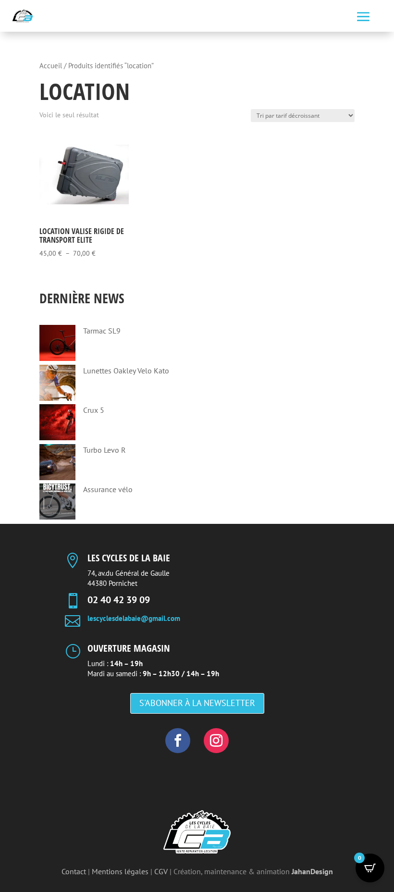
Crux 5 (93, 410)
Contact (74, 871)
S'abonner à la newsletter (197, 702)
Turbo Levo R (104, 450)
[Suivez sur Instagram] (216, 740)
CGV (161, 871)
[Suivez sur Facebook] (177, 740)
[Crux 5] (57, 424)
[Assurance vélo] (57, 503)
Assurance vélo (108, 489)
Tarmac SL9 (102, 330)
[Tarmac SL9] (57, 345)
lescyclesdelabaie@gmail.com (133, 618)
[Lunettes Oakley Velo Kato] (57, 385)
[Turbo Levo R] (57, 464)
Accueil (50, 65)
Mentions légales (120, 871)
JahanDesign (312, 871)
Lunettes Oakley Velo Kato (126, 370)
